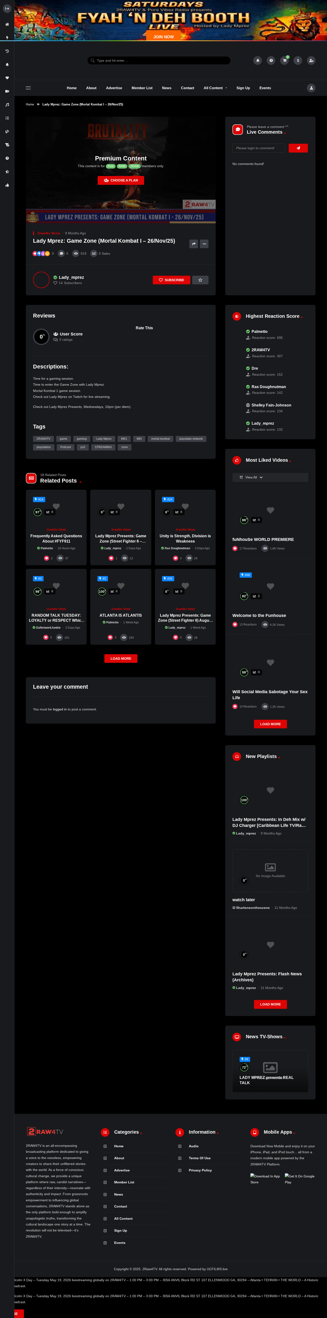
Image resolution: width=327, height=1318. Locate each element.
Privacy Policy (200, 1170)
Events (119, 1243)
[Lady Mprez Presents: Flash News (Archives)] (270, 945)
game (63, 438)
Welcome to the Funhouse (259, 615)
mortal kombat (160, 438)
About (119, 1158)
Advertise (122, 1170)
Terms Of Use (200, 1158)
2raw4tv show (49, 233)
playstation (44, 447)
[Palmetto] (236, 334)
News (118, 1194)
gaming (82, 438)
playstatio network (191, 438)
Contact (120, 1206)
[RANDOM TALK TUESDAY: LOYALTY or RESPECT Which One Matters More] (56, 586)
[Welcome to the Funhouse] (270, 586)
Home (30, 104)
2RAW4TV (43, 438)
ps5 (82, 447)
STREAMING (103, 447)
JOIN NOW (163, 37)
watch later (243, 899)
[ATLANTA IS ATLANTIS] (120, 586)
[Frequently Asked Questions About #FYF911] (56, 507)
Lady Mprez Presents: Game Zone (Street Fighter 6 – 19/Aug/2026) (120, 541)
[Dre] (236, 371)
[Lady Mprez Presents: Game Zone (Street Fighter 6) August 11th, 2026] (185, 586)
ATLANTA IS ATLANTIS (121, 615)
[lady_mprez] (41, 280)
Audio (194, 1146)
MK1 (124, 438)
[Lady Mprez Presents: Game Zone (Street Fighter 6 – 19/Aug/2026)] (120, 507)
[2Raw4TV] (45, 60)
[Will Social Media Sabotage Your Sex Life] (270, 663)
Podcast (65, 447)
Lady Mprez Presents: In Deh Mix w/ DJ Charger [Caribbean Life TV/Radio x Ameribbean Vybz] (270, 825)
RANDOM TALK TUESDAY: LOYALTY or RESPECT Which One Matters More (56, 620)
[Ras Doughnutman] (236, 389)
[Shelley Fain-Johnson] (236, 408)
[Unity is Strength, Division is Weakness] (185, 507)
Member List (124, 1182)
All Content (123, 1218)
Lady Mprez (104, 438)
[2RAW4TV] (236, 353)
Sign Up (120, 1230)
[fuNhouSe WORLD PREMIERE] (270, 510)
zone (124, 447)
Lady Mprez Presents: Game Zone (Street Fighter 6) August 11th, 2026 (185, 620)
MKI (139, 438)
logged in (60, 709)
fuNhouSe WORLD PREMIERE (263, 539)
